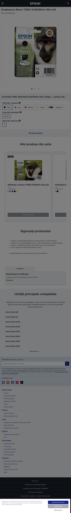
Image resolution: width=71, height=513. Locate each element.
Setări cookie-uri (58, 510)
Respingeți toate (58, 506)
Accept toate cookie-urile (58, 502)
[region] (35, 506)
